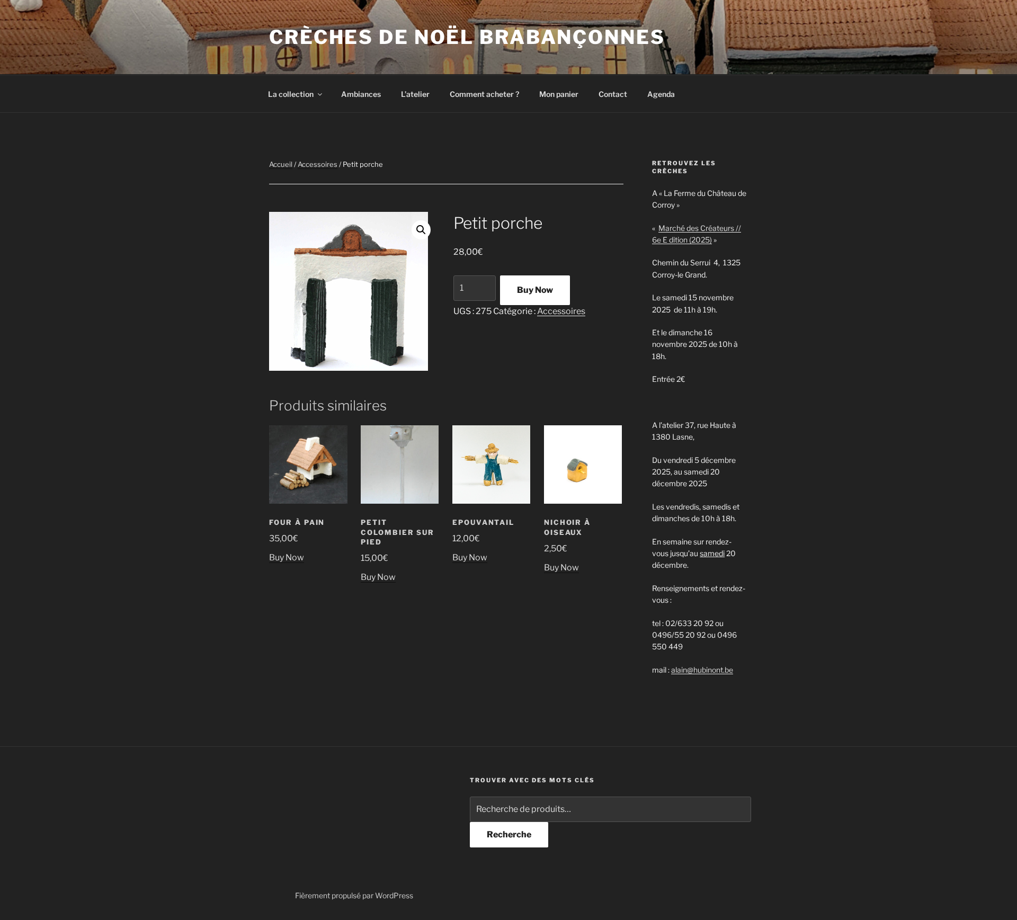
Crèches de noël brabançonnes (467, 37)
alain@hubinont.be (702, 669)
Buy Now (535, 290)
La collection (291, 94)
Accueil (280, 164)
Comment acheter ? (484, 94)
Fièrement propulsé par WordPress (354, 895)
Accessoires (317, 164)
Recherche (509, 834)
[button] (421, 229)
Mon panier (558, 94)
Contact (613, 94)
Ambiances (361, 94)
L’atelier (415, 94)
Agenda (661, 94)
